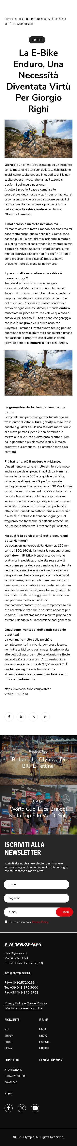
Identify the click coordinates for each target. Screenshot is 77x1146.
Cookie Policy (36, 1003)
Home (8, 19)
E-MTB (42, 1029)
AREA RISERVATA (13, 1069)
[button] (71, 4)
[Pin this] (45, 717)
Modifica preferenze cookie (23, 1008)
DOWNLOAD (11, 1082)
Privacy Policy (40, 922)
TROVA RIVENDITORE (15, 1076)
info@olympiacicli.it (17, 973)
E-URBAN (44, 1048)
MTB (7, 1029)
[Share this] (9, 717)
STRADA (9, 1035)
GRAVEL (9, 1042)
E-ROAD (43, 1035)
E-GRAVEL (44, 1042)
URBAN (8, 1048)
